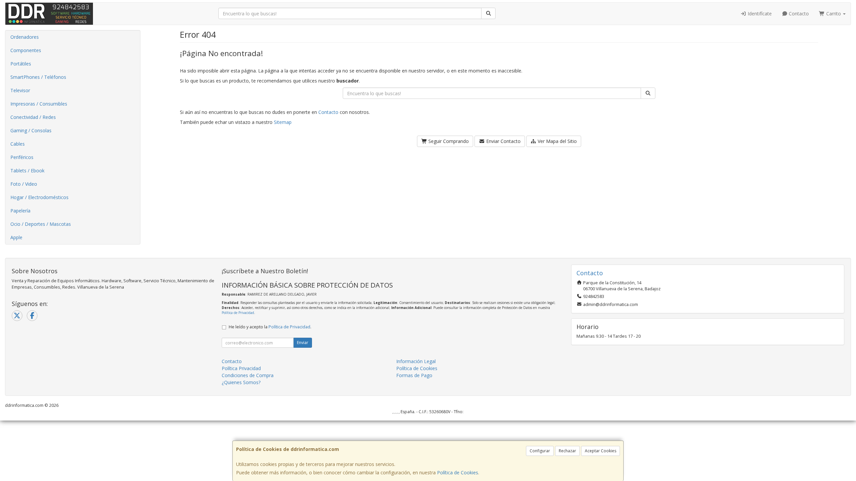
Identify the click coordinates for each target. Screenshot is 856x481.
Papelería (20, 210)
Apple (16, 237)
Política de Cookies (457, 472)
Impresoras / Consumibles (38, 104)
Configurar (540, 451)
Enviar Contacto (503, 141)
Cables (17, 144)
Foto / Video (23, 184)
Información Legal (416, 361)
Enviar (302, 342)
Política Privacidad (241, 368)
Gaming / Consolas (30, 130)
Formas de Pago (414, 375)
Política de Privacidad (238, 312)
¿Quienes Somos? (241, 382)
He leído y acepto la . (270, 327)
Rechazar (567, 451)
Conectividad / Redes (33, 117)
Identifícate (759, 13)
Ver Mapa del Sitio (556, 141)
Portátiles (20, 63)
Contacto (798, 13)
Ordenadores (24, 37)
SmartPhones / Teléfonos (38, 77)
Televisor (20, 90)
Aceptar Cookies (600, 451)
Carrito (833, 13)
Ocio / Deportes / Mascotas (40, 224)
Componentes (25, 50)
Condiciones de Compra (248, 375)
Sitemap (283, 122)
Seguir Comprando (448, 141)
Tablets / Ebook (27, 170)
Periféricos (21, 157)
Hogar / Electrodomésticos (39, 197)
